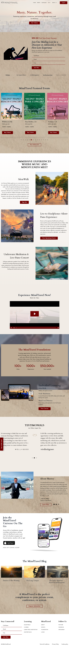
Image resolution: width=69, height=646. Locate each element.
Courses (26, 627)
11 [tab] (41, 139)
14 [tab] (47, 139)
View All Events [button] (34, 144)
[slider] (36, 328)
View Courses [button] (44, 408)
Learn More (45, 504)
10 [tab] (39, 139)
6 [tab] (31, 139)
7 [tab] (33, 139)
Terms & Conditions (44, 644)
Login (43, 632)
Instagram (61, 629)
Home (34, 2)
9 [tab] (37, 139)
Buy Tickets (7, 132)
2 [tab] (23, 139)
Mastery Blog (28, 632)
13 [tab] (45, 139)
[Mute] (58, 328)
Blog (49, 2)
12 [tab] (43, 139)
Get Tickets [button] (34, 22)
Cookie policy (65, 644)
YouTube (60, 624)
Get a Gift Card (1, 444)
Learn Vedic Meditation (30, 629)
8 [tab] (35, 139)
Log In (63, 2)
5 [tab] (29, 139)
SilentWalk (44, 2)
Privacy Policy (55, 644)
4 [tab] (27, 139)
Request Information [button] (34, 606)
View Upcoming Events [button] (49, 238)
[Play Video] (11, 328)
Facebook (61, 627)
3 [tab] (25, 139)
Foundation (44, 629)
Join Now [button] (36, 67)
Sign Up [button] (24, 202)
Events (38, 2)
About (43, 624)
